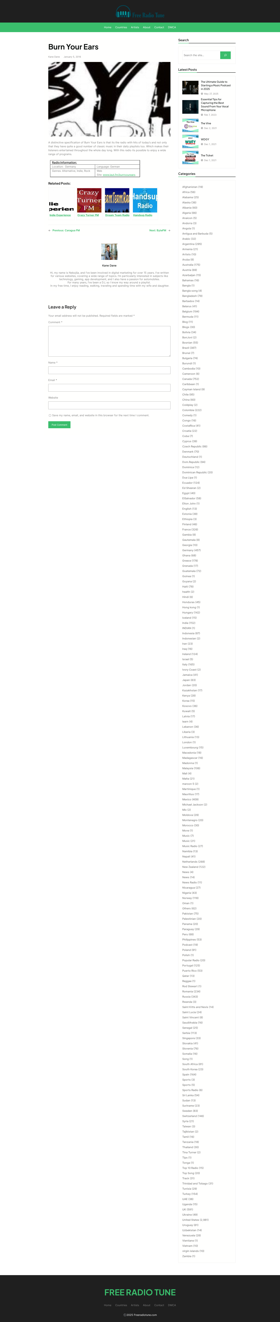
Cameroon (188, 373)
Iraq (184, 648)
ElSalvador (188, 498)
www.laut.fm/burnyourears (119, 174)
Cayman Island (191, 389)
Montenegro (190, 820)
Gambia (187, 534)
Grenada (187, 565)
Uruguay (187, 1225)
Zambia (186, 1256)
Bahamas (188, 280)
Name (53, 362)
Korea (185, 700)
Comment (55, 322)
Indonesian (189, 638)
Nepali (186, 856)
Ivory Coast (189, 669)
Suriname (188, 1105)
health (186, 591)
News (185, 872)
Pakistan (187, 913)
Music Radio (189, 846)
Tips (185, 1157)
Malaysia (187, 768)
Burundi (187, 363)
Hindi (185, 597)
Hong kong (189, 607)
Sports (186, 1079)
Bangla (186, 285)
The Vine (206, 123)
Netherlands (190, 861)
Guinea (186, 576)
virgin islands (190, 1251)
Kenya (186, 695)
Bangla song (190, 290)
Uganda (187, 1204)
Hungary (187, 612)
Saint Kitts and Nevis (195, 1007)
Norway (187, 898)
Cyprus (186, 441)
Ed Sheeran (189, 488)
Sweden (187, 1110)
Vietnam (187, 1245)
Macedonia (189, 752)
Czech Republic (192, 446)
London (187, 742)
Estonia (187, 513)
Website (53, 397)
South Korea (190, 1069)
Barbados (188, 301)
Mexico (186, 799)
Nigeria (186, 892)
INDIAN (186, 628)
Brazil (185, 347)
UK (184, 1209)
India (185, 623)
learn (185, 721)
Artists (186, 254)
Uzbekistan (189, 1230)
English (187, 508)
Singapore (188, 1038)
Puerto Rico (189, 970)
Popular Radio (190, 960)
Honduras (188, 602)
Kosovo (187, 706)
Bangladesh (189, 295)
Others (186, 908)
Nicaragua (188, 887)
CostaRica (188, 425)
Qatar (185, 975)
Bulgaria (187, 358)
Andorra (187, 223)
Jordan (186, 685)
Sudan (186, 1100)
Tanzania (187, 1142)
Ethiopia (187, 519)
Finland (186, 524)
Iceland (186, 617)
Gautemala (189, 539)
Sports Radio (190, 1090)
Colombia (188, 410)
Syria (185, 1121)
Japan (186, 680)
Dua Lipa (187, 477)
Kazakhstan (189, 690)
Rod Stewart (190, 986)
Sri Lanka (188, 1095)
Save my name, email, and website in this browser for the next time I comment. (100, 415)
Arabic (186, 238)
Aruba (186, 259)
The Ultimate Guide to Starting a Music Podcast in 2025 (216, 85)
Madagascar (190, 757)
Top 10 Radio (190, 1168)
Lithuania (188, 737)
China (186, 399)
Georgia (187, 545)
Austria (186, 270)
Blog (185, 321)
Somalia (187, 1053)
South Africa (190, 1064)
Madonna (188, 763)
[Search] (225, 55)
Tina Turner (189, 1152)
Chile (185, 394)
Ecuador (187, 482)
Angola (186, 228)
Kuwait (186, 711)
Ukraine (187, 1214)
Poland (186, 950)
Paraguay (188, 929)
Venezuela (188, 1235)
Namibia (187, 851)
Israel (185, 659)
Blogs (185, 327)
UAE (185, 1199)
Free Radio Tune (140, 1292)
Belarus (187, 306)
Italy (184, 664)
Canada (187, 379)
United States (190, 1219)
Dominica (188, 467)
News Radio (189, 882)
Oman (186, 903)
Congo (186, 420)
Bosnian (187, 342)
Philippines (189, 939)
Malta (185, 778)
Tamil (185, 1136)
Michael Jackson (192, 804)
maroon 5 (188, 783)
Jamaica (187, 674)
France (186, 529)
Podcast (187, 944)
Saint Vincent (190, 1017)
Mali (184, 773)
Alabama (187, 197)
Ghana (186, 555)
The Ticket (207, 155)
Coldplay (187, 404)
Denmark (187, 451)
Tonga (186, 1162)
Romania (187, 991)
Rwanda (187, 1001)
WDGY (205, 139)
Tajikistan (188, 1131)
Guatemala (189, 571)
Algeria (186, 212)
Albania (187, 207)
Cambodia (188, 368)
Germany (187, 550)
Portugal (187, 965)
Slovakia (187, 1043)
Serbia (186, 1033)
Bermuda (187, 316)
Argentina (188, 244)
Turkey (186, 1193)
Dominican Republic (194, 472)
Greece (186, 560)
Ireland (186, 654)
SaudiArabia (189, 1022)
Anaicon (187, 218)
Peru (185, 934)
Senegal (187, 1027)
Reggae (187, 981)
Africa (186, 192)
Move (185, 830)
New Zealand (190, 866)
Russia (186, 996)
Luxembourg (190, 747)
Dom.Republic (191, 462)
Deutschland (190, 456)
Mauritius (188, 794)
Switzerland (189, 1116)
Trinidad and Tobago (195, 1183)
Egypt (186, 493)
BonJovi (187, 337)
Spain (185, 1074)
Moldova (187, 815)
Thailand (187, 1147)
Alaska (186, 202)
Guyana (187, 581)
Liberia (186, 732)
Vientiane (188, 1240)
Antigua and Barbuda (195, 233)
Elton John (189, 503)
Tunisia (186, 1188)
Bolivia (186, 332)
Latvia (186, 716)
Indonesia (188, 633)
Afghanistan (190, 186)
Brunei (186, 353)
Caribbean (188, 384)
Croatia (186, 430)
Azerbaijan (188, 275)
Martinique (189, 789)
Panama (187, 924)
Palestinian (189, 918)
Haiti (185, 586)
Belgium (187, 311)
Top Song (188, 1173)
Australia (187, 264)
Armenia (187, 249)
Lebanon (187, 726)
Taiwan (186, 1126)
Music (186, 835)
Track (185, 1178)
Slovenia (187, 1048)
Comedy (187, 415)
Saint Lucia (189, 1012)
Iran (184, 643)
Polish (186, 955)
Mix (184, 809)
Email (52, 380)
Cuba (185, 436)
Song (185, 1059)
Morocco (187, 825)
